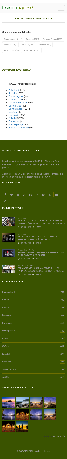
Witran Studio (59, 436)
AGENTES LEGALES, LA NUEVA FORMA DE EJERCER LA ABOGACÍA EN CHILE (37, 238)
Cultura (33, 339)
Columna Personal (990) (52, 39)
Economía (33, 315)
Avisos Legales (16, 96)
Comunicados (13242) (13, 39)
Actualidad (14, 90)
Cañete (33, 346)
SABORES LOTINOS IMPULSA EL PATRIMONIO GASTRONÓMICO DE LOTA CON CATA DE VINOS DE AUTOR (41, 224)
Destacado (14, 115)
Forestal (33, 354)
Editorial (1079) (32, 39)
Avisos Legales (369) (12, 50)
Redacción (22, 218)
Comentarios (15, 105)
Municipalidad (33, 292)
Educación (33, 362)
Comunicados (15, 108)
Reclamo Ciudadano (19, 127)
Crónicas (13, 111)
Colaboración (15, 99)
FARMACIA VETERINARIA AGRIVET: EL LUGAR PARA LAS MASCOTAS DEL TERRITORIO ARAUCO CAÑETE (41, 271)
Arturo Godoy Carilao (26, 250)
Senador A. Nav (33, 370)
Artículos (13, 93)
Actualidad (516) (44, 45)
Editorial (13, 118)
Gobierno (33, 300)
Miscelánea (33, 323)
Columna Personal (18, 102)
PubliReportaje (16, 124)
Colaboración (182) (32, 50)
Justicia (33, 377)
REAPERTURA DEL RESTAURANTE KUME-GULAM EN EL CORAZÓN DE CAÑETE (41, 254)
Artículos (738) (10, 45)
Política (33, 308)
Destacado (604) (26, 45)
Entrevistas (14, 121)
